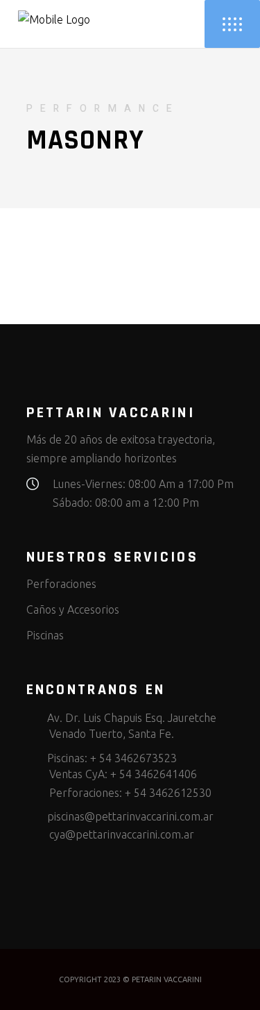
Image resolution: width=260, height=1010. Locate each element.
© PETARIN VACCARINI (162, 979)
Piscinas (45, 635)
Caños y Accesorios (72, 609)
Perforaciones (61, 584)
